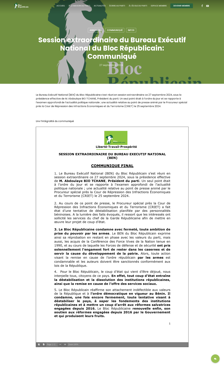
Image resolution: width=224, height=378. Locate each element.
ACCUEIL (61, 6)
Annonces (96, 30)
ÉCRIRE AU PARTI (117, 6)
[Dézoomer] (60, 344)
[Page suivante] (43, 344)
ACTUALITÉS (100, 6)
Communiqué (115, 30)
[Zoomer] (65, 344)
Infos (131, 30)
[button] (215, 358)
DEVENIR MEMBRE (181, 6)
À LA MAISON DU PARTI (79, 6)
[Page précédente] (39, 344)
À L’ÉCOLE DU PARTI (138, 6)
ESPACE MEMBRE (159, 6)
